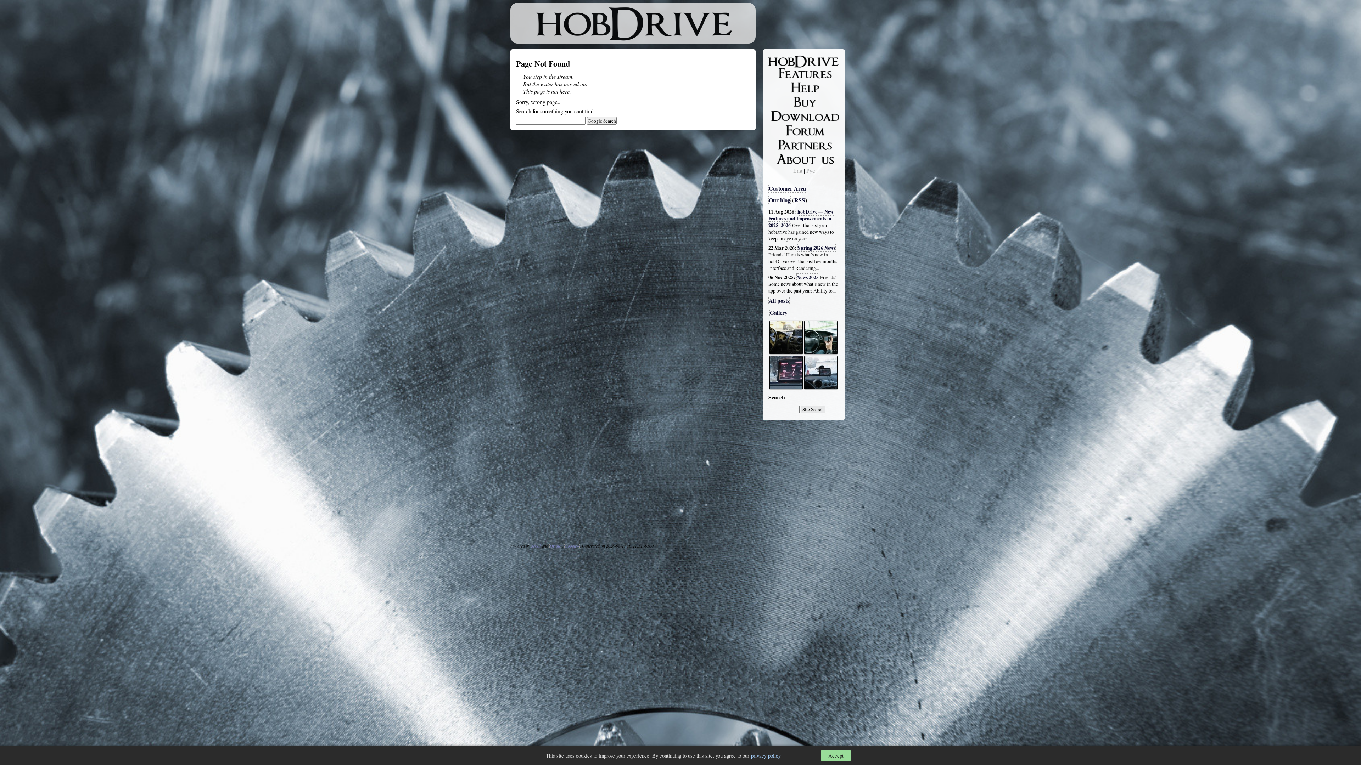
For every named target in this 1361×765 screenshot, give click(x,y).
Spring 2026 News (816, 247)
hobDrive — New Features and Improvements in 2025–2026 (801, 218)
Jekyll (536, 546)
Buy (778, 101)
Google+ (572, 546)
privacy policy (766, 755)
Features (783, 73)
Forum (781, 129)
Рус (810, 170)
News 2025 (808, 277)
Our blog (779, 200)
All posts (779, 300)
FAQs (780, 87)
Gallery (779, 312)
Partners (783, 143)
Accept (836, 755)
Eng (797, 170)
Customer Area (787, 188)
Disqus (556, 546)
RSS (799, 200)
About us (784, 157)
